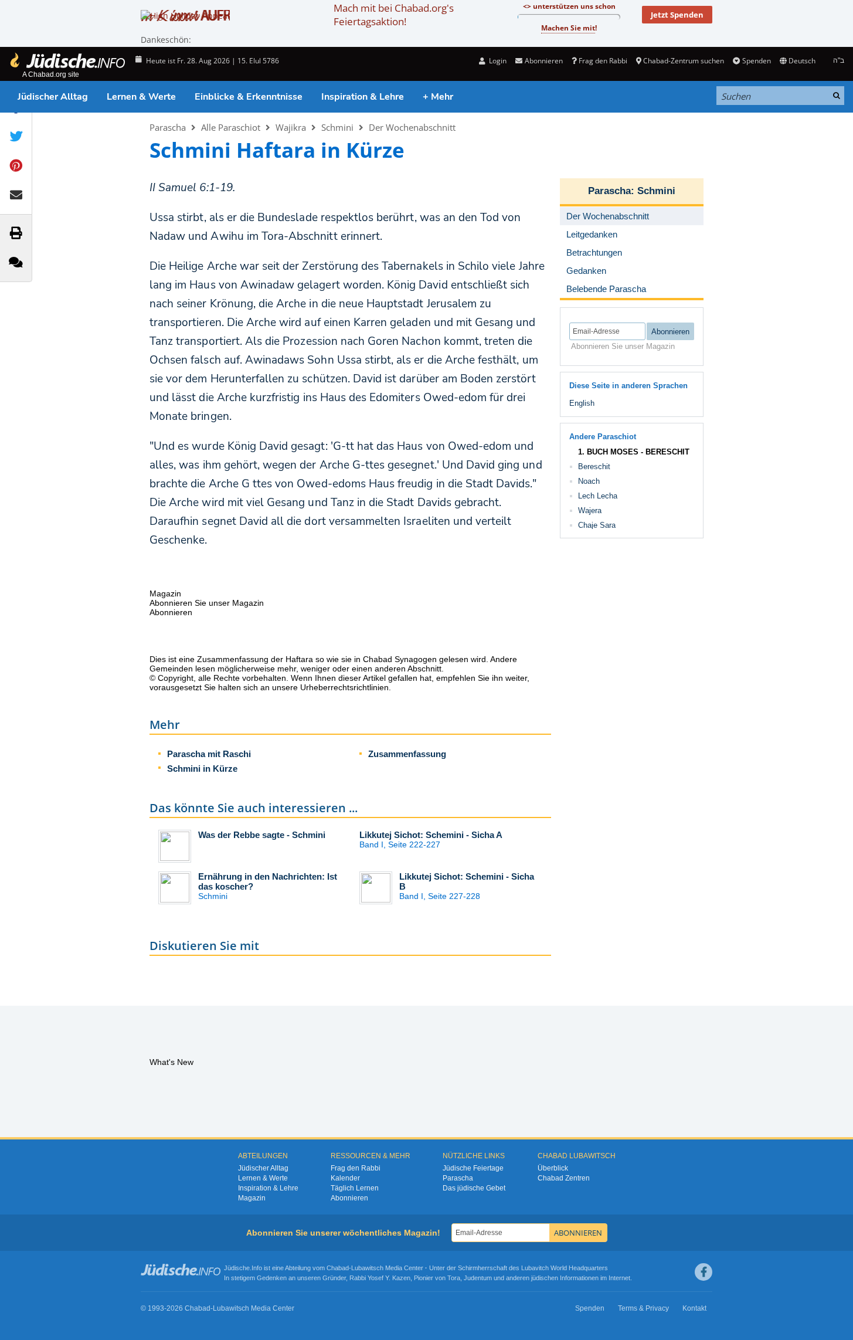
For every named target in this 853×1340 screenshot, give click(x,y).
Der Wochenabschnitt (412, 127)
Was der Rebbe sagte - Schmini (261, 835)
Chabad (338, 1267)
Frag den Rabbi (603, 61)
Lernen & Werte (141, 96)
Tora (453, 1277)
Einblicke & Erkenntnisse (249, 96)
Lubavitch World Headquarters (564, 1267)
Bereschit (594, 466)
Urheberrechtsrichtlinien (344, 687)
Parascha (167, 127)
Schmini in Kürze (202, 769)
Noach (589, 481)
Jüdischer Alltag (53, 96)
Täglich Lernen (355, 1188)
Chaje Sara (597, 525)
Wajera (589, 510)
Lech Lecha (597, 495)
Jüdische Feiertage (473, 1168)
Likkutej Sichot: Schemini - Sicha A (430, 835)
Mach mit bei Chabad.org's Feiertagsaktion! (394, 14)
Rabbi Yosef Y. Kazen (379, 1277)
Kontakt (694, 1308)
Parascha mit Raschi (209, 754)
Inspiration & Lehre (362, 96)
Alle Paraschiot (230, 127)
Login (497, 61)
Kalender (345, 1178)
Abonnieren (349, 1198)
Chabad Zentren (564, 1178)
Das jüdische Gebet (474, 1188)
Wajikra (291, 127)
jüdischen (544, 1277)
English (581, 403)
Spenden (756, 61)
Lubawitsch (367, 1267)
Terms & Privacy (643, 1308)
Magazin (252, 1198)
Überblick (553, 1168)
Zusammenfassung (407, 754)
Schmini (337, 127)
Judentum (478, 1277)
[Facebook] (703, 1272)
